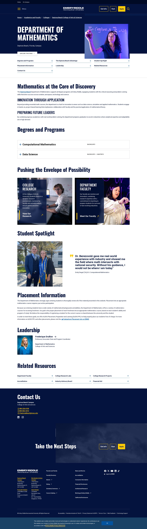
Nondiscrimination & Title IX (73, 513)
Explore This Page (26, 53)
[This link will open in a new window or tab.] (105, 471)
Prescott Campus (22, 489)
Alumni (48, 479)
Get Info (104, 9)
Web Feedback (111, 513)
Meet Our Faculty (88, 216)
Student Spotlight (100, 61)
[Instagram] (23, 417)
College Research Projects (102, 376)
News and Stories (80, 471)
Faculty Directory (51, 475)
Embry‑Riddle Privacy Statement (55, 525)
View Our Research (27, 214)
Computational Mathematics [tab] (59, 144)
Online (19, 2)
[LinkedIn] (18, 417)
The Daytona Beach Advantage (66, 61)
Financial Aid (97, 381)
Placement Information (25, 66)
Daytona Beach (25, 92)
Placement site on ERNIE (76, 319)
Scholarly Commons (52, 488)
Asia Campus (35, 489)
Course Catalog (50, 493)
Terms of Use (102, 513)
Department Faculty (24, 376)
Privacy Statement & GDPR (90, 513)
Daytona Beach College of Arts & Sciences (67, 17)
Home (19, 17)
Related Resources (100, 66)
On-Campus (26, 2)
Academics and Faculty (32, 17)
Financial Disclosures (81, 484)
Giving (48, 484)
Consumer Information (81, 479)
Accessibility (61, 513)
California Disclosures (81, 497)
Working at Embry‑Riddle (82, 493)
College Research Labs (63, 376)
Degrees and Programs (25, 61)
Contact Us (21, 71)
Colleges (46, 17)
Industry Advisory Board (63, 381)
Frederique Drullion (44, 336)
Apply (121, 447)
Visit (113, 9)
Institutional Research (81, 488)
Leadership (60, 66)
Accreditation (22, 381)
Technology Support (122, 513)
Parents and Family (51, 471)
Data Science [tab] (63, 154)
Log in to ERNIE (110, 474)
